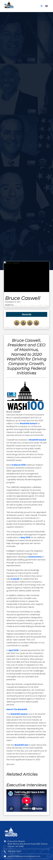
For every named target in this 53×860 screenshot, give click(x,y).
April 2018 (13, 650)
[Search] (41, 6)
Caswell (14, 579)
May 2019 (25, 537)
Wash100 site (21, 745)
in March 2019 (18, 464)
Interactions (35, 556)
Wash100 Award (28, 423)
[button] (46, 6)
